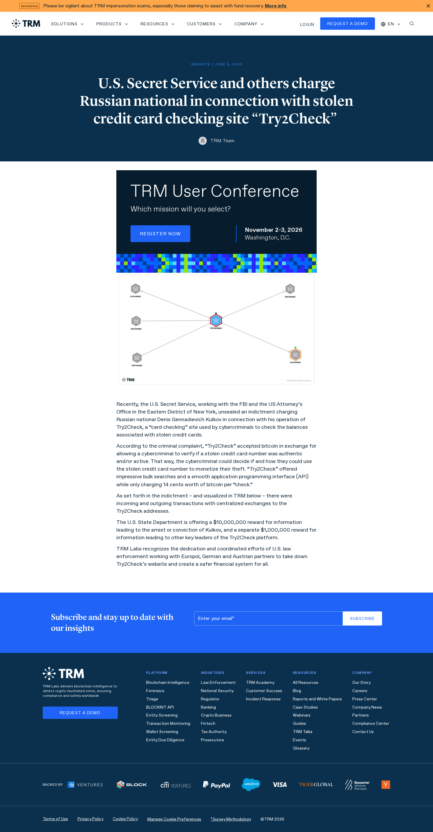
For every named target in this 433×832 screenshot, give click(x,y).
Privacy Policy (90, 818)
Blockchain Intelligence (167, 682)
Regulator (210, 699)
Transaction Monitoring (168, 723)
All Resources (305, 682)
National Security (217, 690)
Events (299, 739)
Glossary (301, 748)
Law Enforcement (218, 682)
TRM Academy (260, 682)
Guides (299, 723)
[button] (67, 23)
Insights (200, 64)
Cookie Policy (125, 818)
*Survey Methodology (231, 819)
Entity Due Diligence (165, 739)
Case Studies (305, 707)
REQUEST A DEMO (80, 712)
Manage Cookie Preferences (174, 819)
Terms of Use (55, 818)
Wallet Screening (162, 731)
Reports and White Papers (317, 699)
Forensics (155, 690)
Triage (152, 699)
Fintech (208, 723)
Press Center (364, 699)
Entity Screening (162, 715)
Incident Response (263, 699)
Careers (359, 690)
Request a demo (347, 23)
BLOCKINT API (160, 707)
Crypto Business (216, 715)
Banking (208, 707)
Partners (360, 715)
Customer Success (264, 690)
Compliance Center (370, 723)
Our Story (361, 682)
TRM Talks (303, 731)
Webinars (301, 715)
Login (307, 24)
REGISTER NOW (160, 233)
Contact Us (363, 731)
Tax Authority (214, 731)
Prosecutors (212, 739)
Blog (297, 690)
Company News (367, 707)
